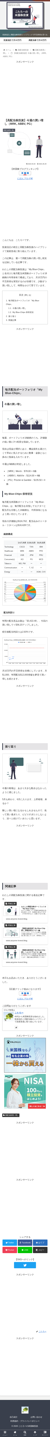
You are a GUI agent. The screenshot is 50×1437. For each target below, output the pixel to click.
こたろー (19, 1013)
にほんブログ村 (25, 178)
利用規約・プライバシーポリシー (25, 1421)
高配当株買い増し (12, 1115)
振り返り (12, 316)
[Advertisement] (25, 89)
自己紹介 (14, 1417)
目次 (21, 295)
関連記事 (12, 320)
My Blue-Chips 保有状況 (23, 312)
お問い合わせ (36, 1417)
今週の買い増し (19, 308)
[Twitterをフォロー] (16, 1027)
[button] (44, 704)
